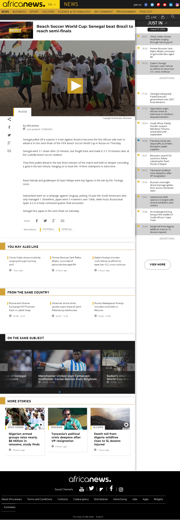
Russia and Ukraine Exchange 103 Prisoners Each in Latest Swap (22, 307)
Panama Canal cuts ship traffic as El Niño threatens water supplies (161, 145)
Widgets (158, 499)
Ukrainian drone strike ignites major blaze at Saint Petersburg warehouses (66, 307)
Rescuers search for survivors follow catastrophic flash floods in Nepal (161, 159)
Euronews (9, 507)
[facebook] (112, 489)
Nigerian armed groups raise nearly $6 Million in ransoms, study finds (24, 439)
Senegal (67, 229)
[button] (75, 86)
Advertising (120, 499)
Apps (146, 499)
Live (153, 17)
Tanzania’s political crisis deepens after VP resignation (161, 173)
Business (19, 12)
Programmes (126, 12)
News (5, 12)
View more (157, 264)
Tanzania (56, 427)
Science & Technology (74, 12)
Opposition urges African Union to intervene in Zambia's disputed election (161, 112)
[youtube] (82, 489)
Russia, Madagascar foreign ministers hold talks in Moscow (109, 307)
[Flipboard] (102, 489)
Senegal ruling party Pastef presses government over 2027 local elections (162, 98)
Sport (34, 12)
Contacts (62, 499)
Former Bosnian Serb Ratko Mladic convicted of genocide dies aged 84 (162, 52)
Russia (22, 112)
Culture (48, 12)
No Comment (103, 12)
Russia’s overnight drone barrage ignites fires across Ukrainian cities (162, 186)
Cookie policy (81, 499)
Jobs (134, 499)
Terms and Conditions (39, 499)
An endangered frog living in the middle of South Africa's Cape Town (161, 216)
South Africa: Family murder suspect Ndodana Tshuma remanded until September (160, 129)
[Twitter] (92, 489)
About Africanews (11, 499)
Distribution (101, 499)
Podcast (146, 12)
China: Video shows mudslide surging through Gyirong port (161, 39)
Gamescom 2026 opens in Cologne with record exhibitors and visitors (162, 201)
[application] (67, 78)
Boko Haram (15, 427)
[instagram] (121, 489)
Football (49, 229)
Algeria (98, 427)
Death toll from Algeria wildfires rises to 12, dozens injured (162, 229)
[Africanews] (22, 3)
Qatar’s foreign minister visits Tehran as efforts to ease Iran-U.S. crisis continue (162, 67)
